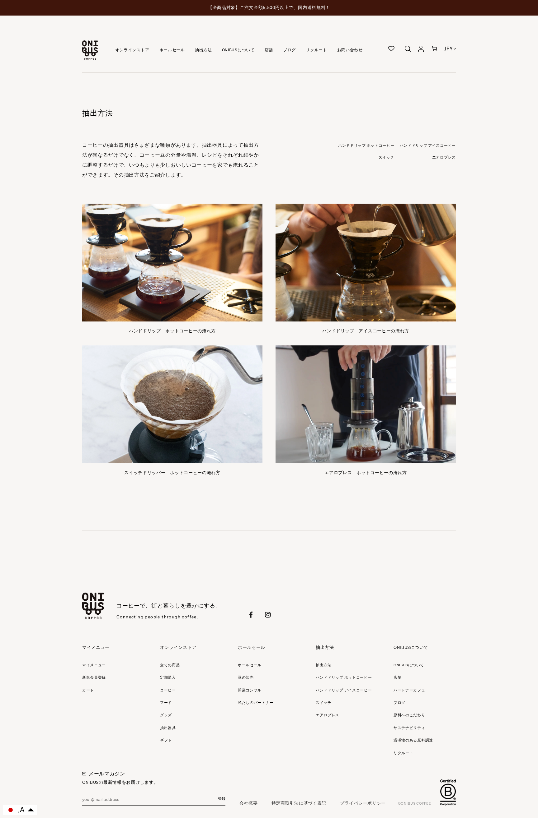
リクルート (316, 50)
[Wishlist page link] (391, 48)
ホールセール (172, 50)
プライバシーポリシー (363, 803)
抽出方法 (203, 50)
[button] (434, 50)
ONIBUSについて (238, 50)
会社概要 (248, 803)
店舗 (269, 50)
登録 (221, 799)
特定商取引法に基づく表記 (298, 803)
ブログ (289, 50)
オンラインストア (132, 50)
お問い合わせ (350, 50)
